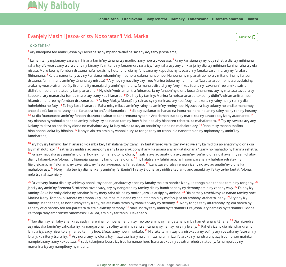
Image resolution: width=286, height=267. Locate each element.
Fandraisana (108, 19)
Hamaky (178, 19)
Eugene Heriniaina (113, 265)
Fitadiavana (132, 19)
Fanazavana (198, 19)
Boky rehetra (156, 19)
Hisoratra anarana (227, 19)
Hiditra (252, 19)
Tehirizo (245, 37)
